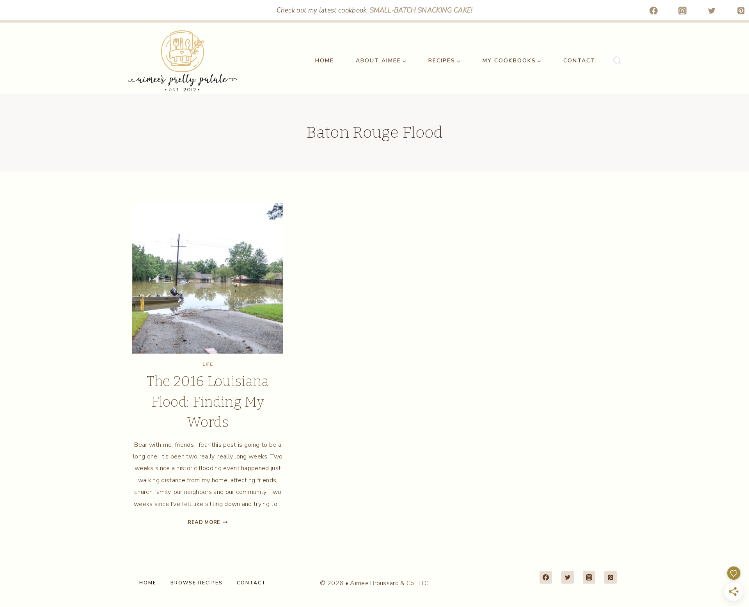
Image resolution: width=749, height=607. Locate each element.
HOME (324, 60)
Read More (208, 522)
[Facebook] (653, 10)
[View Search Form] (617, 61)
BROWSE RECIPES (196, 583)
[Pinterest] (741, 10)
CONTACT (579, 60)
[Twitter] (712, 10)
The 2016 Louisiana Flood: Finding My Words (208, 401)
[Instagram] (682, 10)
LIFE (207, 364)
